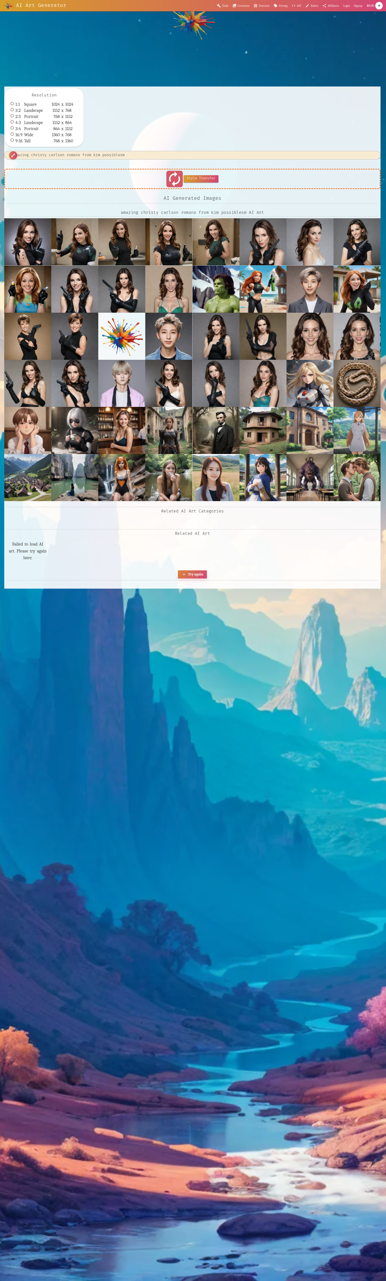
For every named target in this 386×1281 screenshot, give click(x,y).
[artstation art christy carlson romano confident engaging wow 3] (310, 336)
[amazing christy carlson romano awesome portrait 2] (310, 241)
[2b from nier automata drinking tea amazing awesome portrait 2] (74, 430)
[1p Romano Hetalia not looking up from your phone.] (27, 430)
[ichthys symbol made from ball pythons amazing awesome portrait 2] (357, 383)
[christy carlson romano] (357, 336)
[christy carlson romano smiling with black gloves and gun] (27, 383)
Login (346, 6)
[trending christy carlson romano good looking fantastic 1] (263, 383)
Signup (358, 6)
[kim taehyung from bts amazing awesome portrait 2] (121, 383)
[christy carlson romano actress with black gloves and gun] (74, 383)
